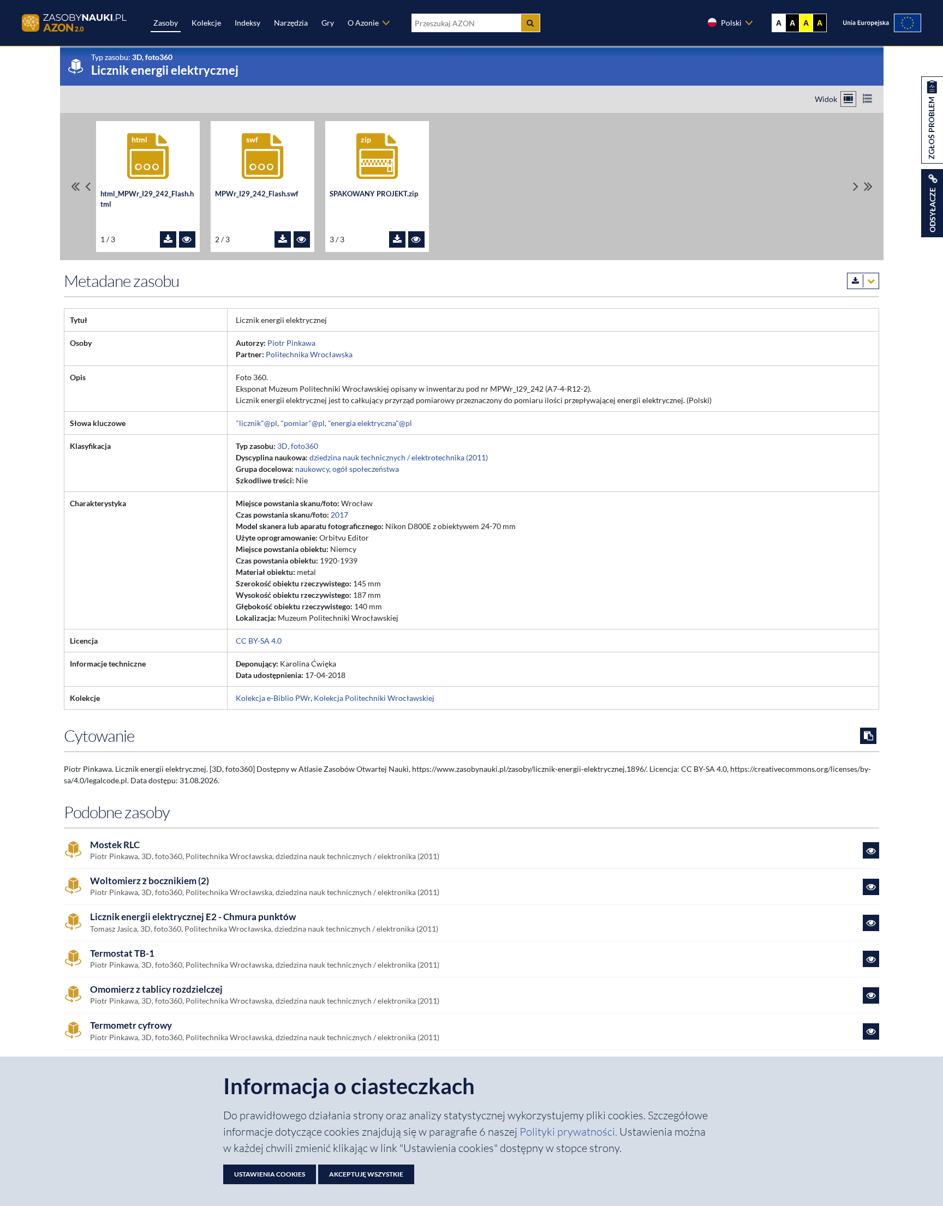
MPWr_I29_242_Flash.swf (257, 194)
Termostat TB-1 (122, 953)
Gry (327, 22)
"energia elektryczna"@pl (370, 423)
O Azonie (363, 22)
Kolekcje (206, 22)
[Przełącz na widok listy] (867, 99)
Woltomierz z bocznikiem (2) (149, 880)
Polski (731, 22)
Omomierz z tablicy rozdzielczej (156, 989)
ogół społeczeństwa (365, 468)
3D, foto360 (297, 446)
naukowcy (312, 468)
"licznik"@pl (256, 423)
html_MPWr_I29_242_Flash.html (147, 199)
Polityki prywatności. (569, 1131)
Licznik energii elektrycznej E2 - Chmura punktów (193, 916)
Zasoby (165, 22)
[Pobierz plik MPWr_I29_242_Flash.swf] (282, 239)
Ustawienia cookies (269, 1174)
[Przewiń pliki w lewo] (88, 186)
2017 (339, 514)
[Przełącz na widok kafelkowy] (848, 99)
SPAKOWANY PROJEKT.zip (374, 194)
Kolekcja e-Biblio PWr (273, 698)
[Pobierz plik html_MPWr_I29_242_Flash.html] (168, 239)
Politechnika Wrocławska (309, 354)
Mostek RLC (115, 844)
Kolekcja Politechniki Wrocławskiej (374, 698)
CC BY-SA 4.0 (259, 640)
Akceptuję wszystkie (366, 1174)
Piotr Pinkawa (291, 342)
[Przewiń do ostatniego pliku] (868, 186)
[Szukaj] (530, 23)
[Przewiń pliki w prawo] (855, 186)
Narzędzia (291, 22)
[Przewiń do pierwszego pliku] (75, 186)
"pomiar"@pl (302, 423)
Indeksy (247, 22)
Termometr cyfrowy (131, 1025)
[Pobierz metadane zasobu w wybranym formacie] (863, 281)
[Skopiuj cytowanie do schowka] (868, 736)
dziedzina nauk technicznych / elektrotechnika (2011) (398, 457)
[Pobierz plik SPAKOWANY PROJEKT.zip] (397, 239)
